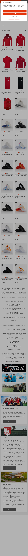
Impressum (17, 18)
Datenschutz (11, 18)
